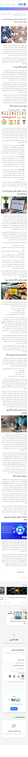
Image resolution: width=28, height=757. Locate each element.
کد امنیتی (14, 696)
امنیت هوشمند (24, 8)
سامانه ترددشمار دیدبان (10, 562)
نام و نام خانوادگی (21, 660)
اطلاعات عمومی (10, 8)
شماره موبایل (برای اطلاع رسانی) (19, 665)
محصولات (13, 0)
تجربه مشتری (19, 376)
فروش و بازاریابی (20, 572)
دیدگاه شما (23, 679)
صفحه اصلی (18, 0)
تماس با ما (8, 0)
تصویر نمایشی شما (21, 673)
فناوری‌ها (4, 8)
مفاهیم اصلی (17, 8)
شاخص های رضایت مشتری (14, 510)
